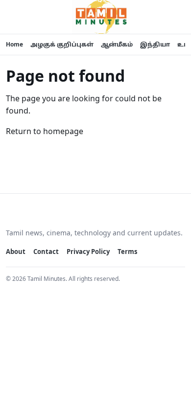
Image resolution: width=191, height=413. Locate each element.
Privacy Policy (88, 251)
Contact (46, 251)
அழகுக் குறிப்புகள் (62, 44)
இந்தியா (155, 44)
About (15, 251)
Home (14, 44)
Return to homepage (44, 131)
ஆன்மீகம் (117, 44)
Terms (127, 251)
